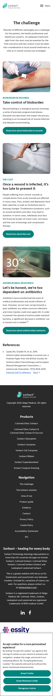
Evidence (26, 507)
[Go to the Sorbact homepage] (11, 6)
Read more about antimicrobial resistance (25, 330)
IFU (31, 536)
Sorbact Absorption (26, 438)
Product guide (26, 501)
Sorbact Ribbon (26, 456)
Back (35, 372)
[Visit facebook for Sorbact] (30, 612)
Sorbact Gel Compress (27, 450)
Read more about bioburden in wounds (24, 130)
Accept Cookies (27, 673)
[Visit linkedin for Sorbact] (23, 612)
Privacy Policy (26, 519)
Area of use (26, 495)
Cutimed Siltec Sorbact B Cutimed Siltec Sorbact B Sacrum (26, 431)
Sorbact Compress (26, 444)
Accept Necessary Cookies (27, 681)
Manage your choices (27, 688)
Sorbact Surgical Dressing (26, 468)
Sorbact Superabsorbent (26, 462)
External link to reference (18, 372)
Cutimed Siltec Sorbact (26, 423)
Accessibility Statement (26, 531)
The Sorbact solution (26, 490)
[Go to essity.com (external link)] (21, 630)
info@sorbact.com (28, 587)
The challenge (26, 484)
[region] (26, 664)
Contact (27, 513)
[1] (27, 322)
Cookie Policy (26, 525)
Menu (47, 5)
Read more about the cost (20, 234)
